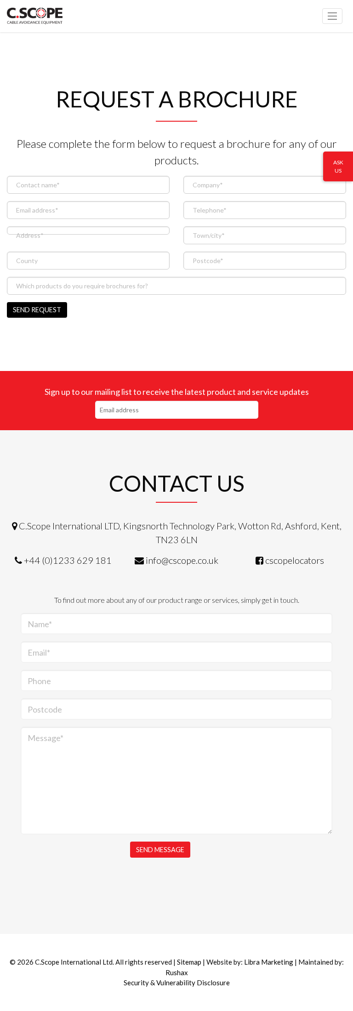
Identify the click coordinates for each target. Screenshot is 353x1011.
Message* (45, 738)
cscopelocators (294, 560)
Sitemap (189, 962)
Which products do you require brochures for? (82, 286)
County (27, 260)
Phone (39, 681)
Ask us (338, 166)
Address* (30, 235)
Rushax (176, 972)
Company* (208, 185)
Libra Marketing (268, 962)
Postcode (45, 709)
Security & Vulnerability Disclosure (177, 982)
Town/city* (209, 235)
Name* (40, 624)
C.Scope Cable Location (48, 16)
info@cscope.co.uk (182, 560)
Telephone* (210, 210)
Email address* (37, 210)
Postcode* (208, 260)
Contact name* (38, 185)
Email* (39, 652)
